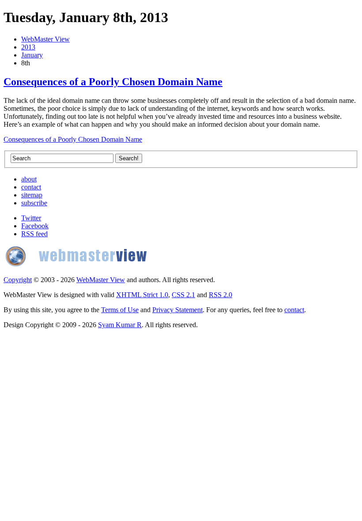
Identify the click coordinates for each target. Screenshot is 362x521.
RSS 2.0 (220, 294)
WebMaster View (45, 39)
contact (31, 187)
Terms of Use (120, 309)
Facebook (35, 226)
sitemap (31, 195)
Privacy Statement (177, 309)
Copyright (18, 279)
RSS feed (34, 234)
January (32, 55)
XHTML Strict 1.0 (142, 294)
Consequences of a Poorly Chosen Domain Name (113, 81)
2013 (28, 47)
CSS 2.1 (183, 294)
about (29, 179)
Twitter (31, 218)
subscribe (34, 203)
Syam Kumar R (120, 324)
